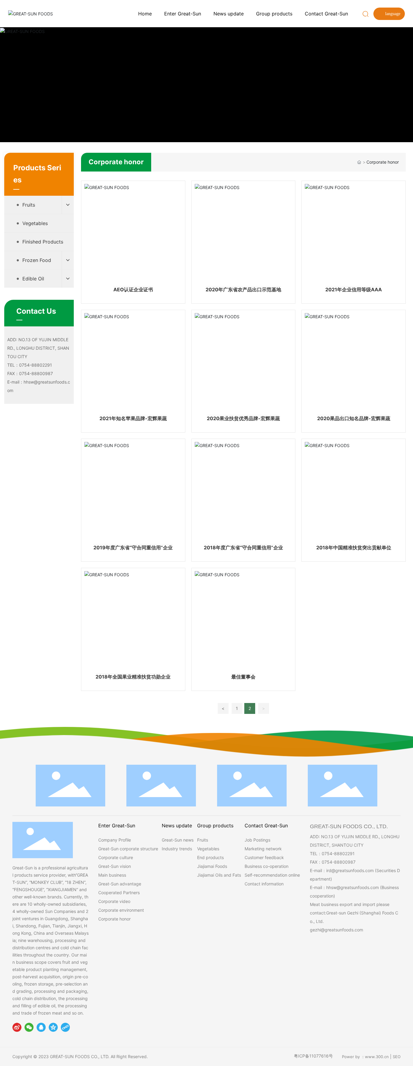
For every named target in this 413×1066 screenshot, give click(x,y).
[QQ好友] (41, 1027)
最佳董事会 (243, 677)
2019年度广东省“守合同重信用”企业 (133, 547)
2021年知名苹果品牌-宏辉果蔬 (133, 418)
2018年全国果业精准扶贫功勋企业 (133, 677)
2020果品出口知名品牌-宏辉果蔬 (353, 418)
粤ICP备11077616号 (313, 1055)
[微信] (29, 1027)
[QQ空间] (53, 1027)
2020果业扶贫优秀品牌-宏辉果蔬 (243, 418)
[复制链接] (65, 1027)
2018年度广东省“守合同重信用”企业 (243, 547)
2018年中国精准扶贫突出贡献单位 (353, 547)
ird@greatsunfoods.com (350, 870)
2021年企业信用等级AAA (353, 289)
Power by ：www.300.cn (365, 1056)
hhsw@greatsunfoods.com (352, 887)
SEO (397, 1056)
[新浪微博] (16, 1027)
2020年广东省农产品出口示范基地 (243, 289)
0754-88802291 (338, 853)
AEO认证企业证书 (133, 289)
